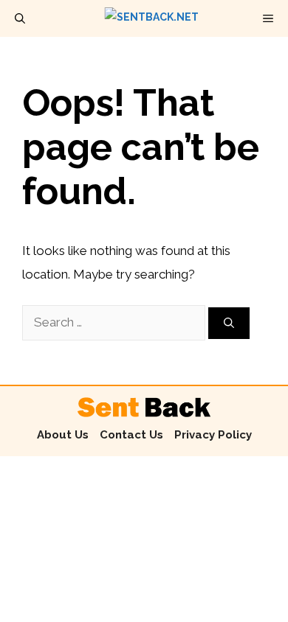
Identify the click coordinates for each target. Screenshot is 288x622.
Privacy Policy (213, 434)
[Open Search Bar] (20, 18)
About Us (63, 434)
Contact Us (131, 434)
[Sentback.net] (152, 18)
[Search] (229, 323)
